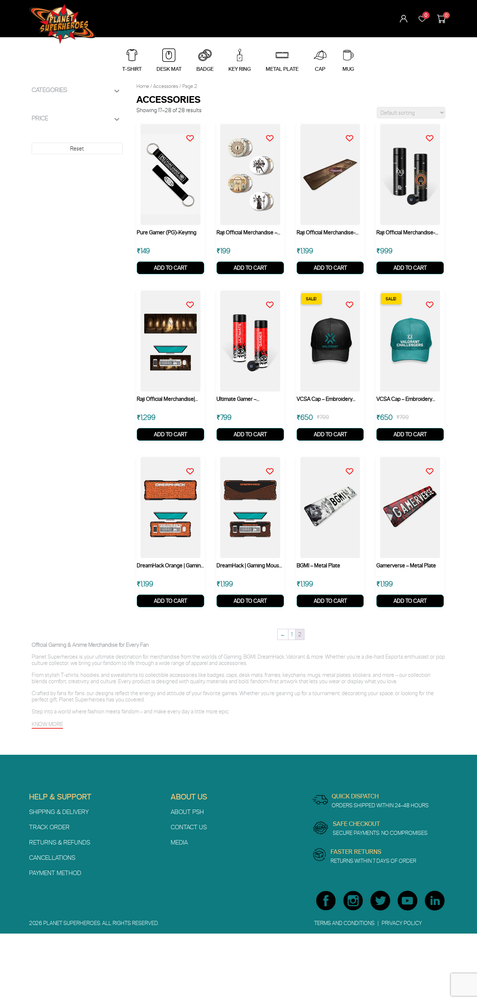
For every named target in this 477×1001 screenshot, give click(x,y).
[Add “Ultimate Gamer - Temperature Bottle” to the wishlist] (272, 299)
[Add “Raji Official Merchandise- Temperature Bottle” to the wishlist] (432, 133)
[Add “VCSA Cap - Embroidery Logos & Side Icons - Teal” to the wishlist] (432, 299)
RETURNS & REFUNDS (59, 842)
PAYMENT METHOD (55, 873)
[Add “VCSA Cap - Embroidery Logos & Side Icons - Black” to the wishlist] (352, 299)
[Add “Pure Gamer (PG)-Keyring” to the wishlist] (192, 133)
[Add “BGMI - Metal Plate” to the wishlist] (352, 466)
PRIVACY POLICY (402, 923)
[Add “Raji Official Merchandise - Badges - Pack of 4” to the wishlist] (272, 133)
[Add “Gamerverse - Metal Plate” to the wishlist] (432, 466)
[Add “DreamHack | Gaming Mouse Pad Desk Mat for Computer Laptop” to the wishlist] (272, 466)
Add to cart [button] (170, 267)
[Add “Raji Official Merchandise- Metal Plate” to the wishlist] (352, 133)
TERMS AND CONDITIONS (345, 923)
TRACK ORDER (49, 827)
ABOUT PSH (187, 811)
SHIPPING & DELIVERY (59, 811)
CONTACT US (189, 827)
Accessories (165, 86)
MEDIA (179, 842)
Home (142, 86)
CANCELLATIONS (52, 857)
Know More (47, 724)
